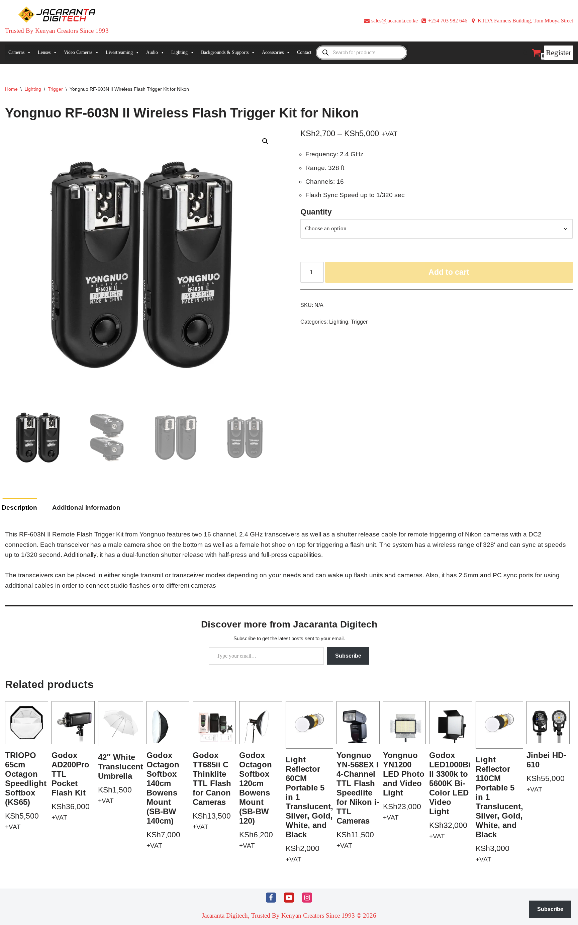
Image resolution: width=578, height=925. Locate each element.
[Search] (525, 52)
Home (11, 89)
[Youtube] (289, 898)
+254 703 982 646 (447, 20)
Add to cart (448, 272)
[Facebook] (271, 898)
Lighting (32, 89)
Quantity (316, 211)
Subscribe (348, 656)
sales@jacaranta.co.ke (394, 20)
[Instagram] (307, 898)
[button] (265, 141)
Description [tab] (19, 507)
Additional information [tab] (86, 507)
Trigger (55, 89)
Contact (304, 52)
